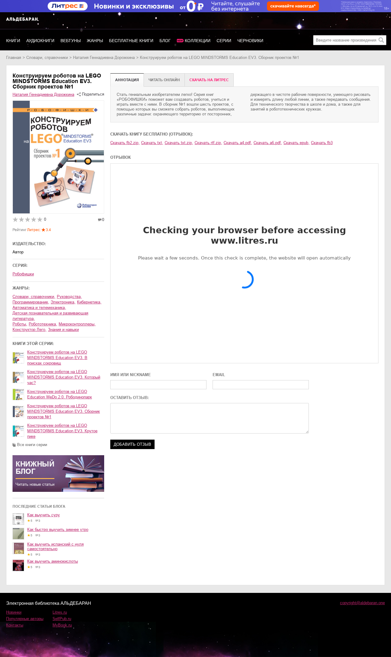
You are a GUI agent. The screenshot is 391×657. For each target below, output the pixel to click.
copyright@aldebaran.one (362, 603)
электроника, (63, 302)
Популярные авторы (24, 618)
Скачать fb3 (322, 142)
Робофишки (23, 274)
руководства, (69, 296)
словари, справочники (47, 57)
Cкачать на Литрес (209, 80)
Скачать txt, (152, 142)
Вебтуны (70, 40)
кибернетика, (89, 302)
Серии (224, 40)
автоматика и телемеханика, (39, 307)
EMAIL (219, 374)
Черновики (250, 40)
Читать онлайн (164, 80)
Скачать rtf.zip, (208, 142)
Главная (13, 57)
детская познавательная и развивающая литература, (50, 316)
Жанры (95, 40)
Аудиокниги (40, 40)
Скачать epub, (296, 142)
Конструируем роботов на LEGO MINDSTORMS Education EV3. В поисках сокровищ (57, 357)
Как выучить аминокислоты (52, 561)
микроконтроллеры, (77, 324)
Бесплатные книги (131, 40)
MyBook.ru (62, 625)
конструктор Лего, (29, 329)
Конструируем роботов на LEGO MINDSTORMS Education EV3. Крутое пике (62, 431)
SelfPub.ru (62, 618)
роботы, (20, 324)
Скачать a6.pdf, (268, 142)
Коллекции (197, 40)
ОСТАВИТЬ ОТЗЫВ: (129, 397)
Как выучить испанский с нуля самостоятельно (55, 546)
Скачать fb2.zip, (125, 142)
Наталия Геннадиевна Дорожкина (104, 57)
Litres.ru (60, 612)
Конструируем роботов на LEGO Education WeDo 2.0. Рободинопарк (59, 394)
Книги (13, 40)
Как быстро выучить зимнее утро (57, 529)
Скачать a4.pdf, (238, 142)
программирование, (31, 302)
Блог (165, 40)
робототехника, (43, 324)
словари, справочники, (34, 296)
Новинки (13, 612)
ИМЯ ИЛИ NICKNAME (130, 374)
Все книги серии (32, 444)
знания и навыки (63, 329)
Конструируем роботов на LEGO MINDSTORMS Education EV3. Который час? (63, 377)
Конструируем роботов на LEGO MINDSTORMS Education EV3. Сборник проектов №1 (63, 411)
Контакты (14, 625)
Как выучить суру (43, 515)
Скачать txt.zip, (179, 142)
